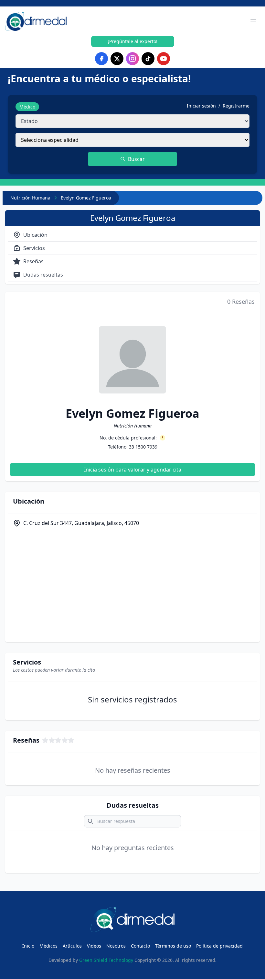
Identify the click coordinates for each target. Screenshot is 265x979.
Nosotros (116, 946)
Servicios (34, 248)
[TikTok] (148, 58)
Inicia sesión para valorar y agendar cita (132, 469)
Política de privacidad (219, 946)
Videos (94, 946)
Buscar (136, 159)
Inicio (28, 946)
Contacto (140, 946)
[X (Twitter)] (117, 58)
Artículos (72, 946)
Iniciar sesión (201, 106)
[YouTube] (163, 58)
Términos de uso (173, 946)
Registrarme (236, 106)
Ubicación (35, 234)
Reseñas (33, 261)
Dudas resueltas (43, 274)
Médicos (48, 946)
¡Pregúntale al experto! (132, 41)
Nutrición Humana (30, 198)
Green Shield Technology (106, 960)
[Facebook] (101, 58)
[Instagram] (132, 58)
